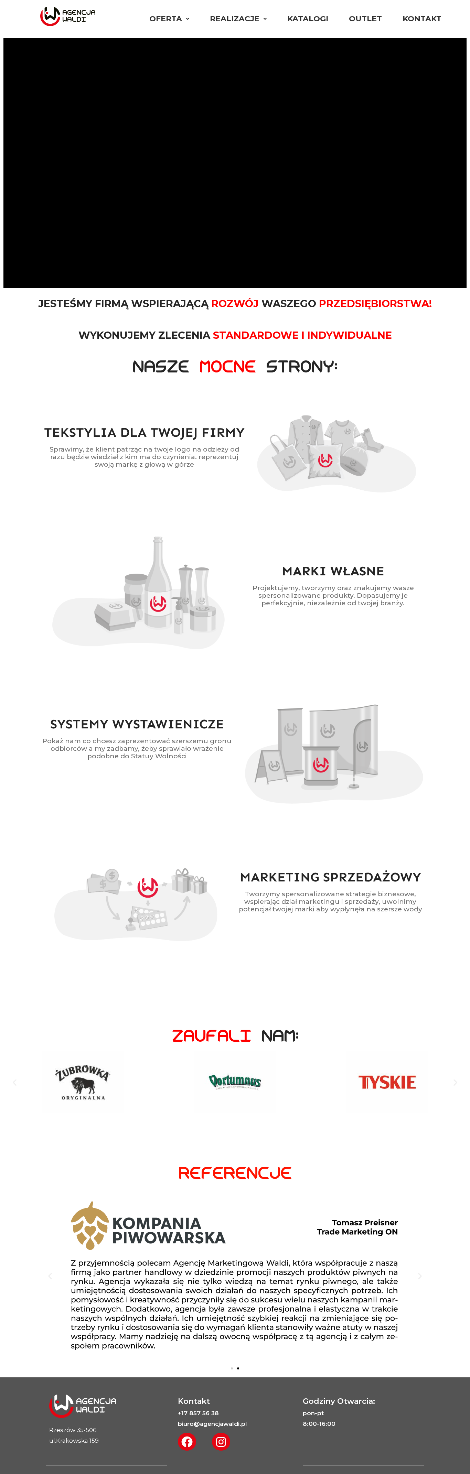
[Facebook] (187, 1442)
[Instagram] (221, 1442)
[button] (14, 1082)
